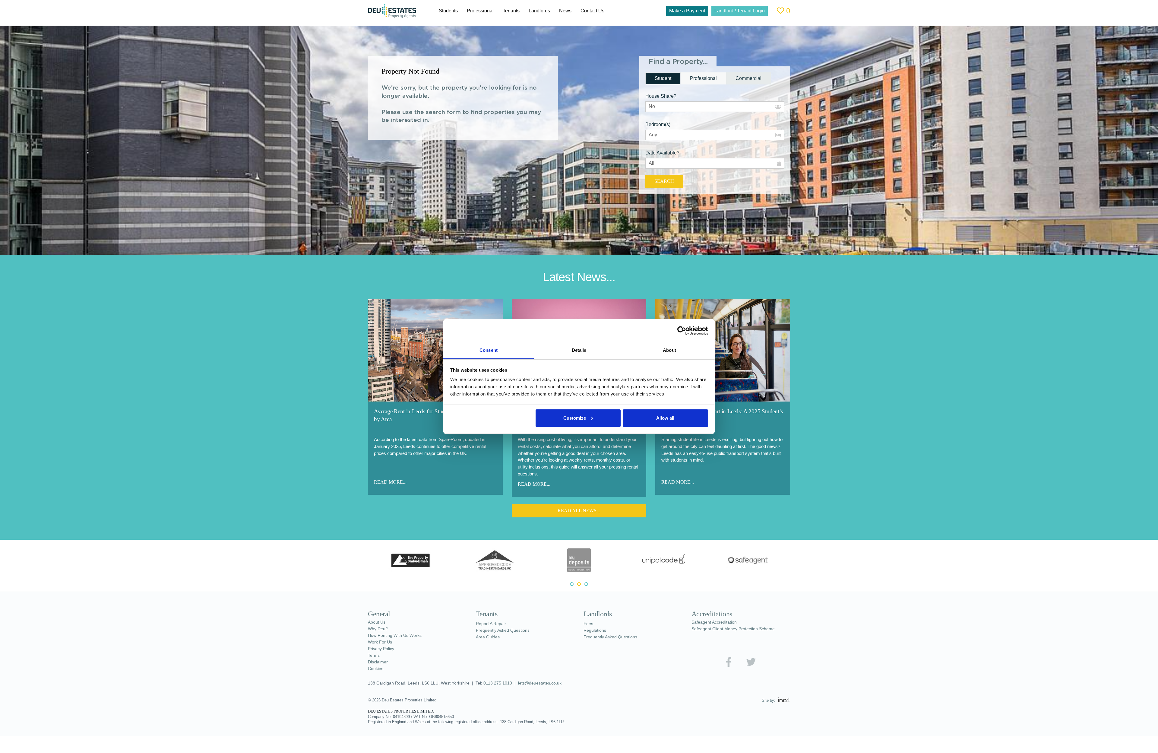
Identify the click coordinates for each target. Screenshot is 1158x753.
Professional (483, 10)
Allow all (665, 418)
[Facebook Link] (728, 662)
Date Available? (663, 153)
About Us (378, 622)
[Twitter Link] (751, 662)
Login (735, 10)
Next (795, 561)
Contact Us (602, 10)
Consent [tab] (488, 350)
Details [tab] (579, 350)
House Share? (661, 96)
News (573, 10)
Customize (574, 418)
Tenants (516, 10)
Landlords (546, 10)
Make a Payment (677, 10)
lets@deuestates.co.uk (545, 683)
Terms (374, 655)
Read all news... (579, 510)
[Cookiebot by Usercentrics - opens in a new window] (681, 330)
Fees (588, 624)
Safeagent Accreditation (717, 622)
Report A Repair (493, 624)
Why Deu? (379, 629)
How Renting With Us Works (398, 635)
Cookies (376, 669)
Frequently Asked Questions (506, 630)
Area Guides (488, 637)
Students (449, 10)
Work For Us (381, 642)
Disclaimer (379, 662)
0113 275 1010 (502, 683)
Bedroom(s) (659, 124)
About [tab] (669, 350)
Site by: (769, 700)
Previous (363, 561)
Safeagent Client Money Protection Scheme (737, 629)
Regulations (596, 630)
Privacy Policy (382, 649)
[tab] (664, 78)
